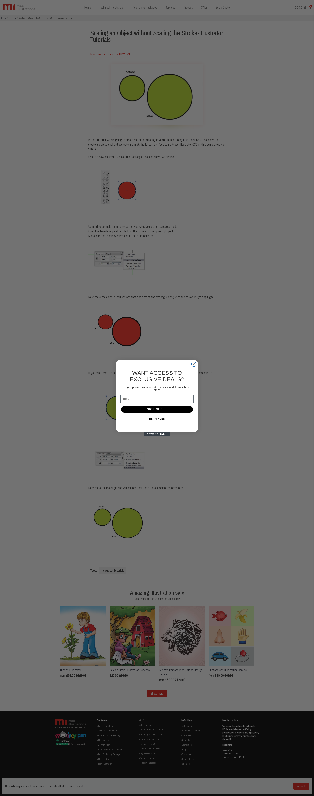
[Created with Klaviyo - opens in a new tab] (157, 434)
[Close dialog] (193, 364)
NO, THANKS (157, 419)
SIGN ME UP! (157, 409)
